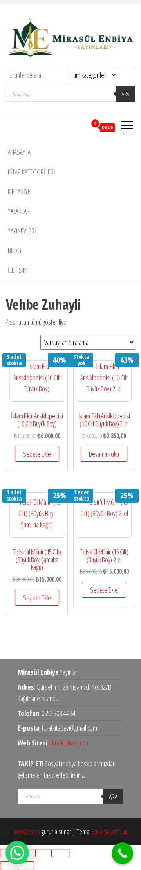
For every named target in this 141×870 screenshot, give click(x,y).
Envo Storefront (110, 831)
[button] (17, 852)
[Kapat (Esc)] (61, 853)
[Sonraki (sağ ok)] (26, 865)
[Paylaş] (43, 853)
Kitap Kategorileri (31, 171)
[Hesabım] (81, 127)
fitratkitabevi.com (70, 742)
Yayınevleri (22, 230)
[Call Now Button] (122, 853)
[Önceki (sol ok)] (8, 865)
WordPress (27, 831)
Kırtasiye (19, 191)
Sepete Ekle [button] (37, 454)
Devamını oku (104, 454)
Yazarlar (19, 211)
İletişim (18, 270)
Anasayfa (19, 152)
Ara (125, 93)
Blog (14, 250)
